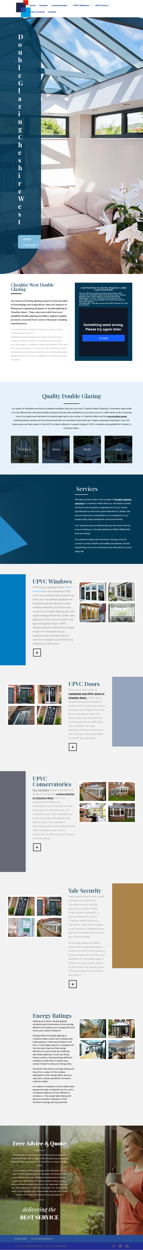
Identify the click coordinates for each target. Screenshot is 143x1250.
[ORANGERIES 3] (121, 800)
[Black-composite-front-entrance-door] (50, 703)
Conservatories (59, 5)
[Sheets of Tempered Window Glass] (50, 724)
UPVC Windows (81, 5)
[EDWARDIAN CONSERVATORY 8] (121, 1037)
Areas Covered (36, 12)
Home (32, 5)
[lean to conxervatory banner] (93, 1037)
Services (43, 5)
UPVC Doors (101, 5)
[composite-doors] (21, 724)
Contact (52, 12)
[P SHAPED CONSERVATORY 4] (121, 821)
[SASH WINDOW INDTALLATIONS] (21, 936)
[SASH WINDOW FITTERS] (93, 621)
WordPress (61, 1246)
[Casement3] (121, 600)
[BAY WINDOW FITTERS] (121, 621)
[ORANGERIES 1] (93, 821)
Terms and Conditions (42, 1238)
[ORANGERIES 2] (93, 800)
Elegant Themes (34, 1246)
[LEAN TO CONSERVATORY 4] (93, 1058)
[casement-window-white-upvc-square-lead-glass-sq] (93, 600)
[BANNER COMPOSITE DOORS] (21, 703)
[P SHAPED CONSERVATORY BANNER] (121, 1058)
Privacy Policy (20, 1238)
